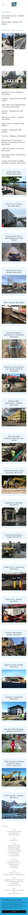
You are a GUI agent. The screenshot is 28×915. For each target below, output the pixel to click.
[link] (14, 4)
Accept (14, 911)
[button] (3, 4)
